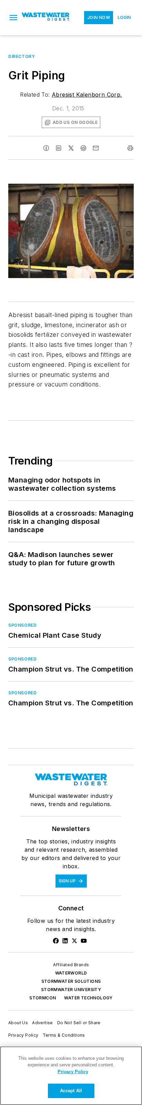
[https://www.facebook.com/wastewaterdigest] (55, 940)
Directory (21, 56)
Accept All (71, 1090)
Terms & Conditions (64, 1035)
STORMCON (42, 997)
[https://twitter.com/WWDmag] (74, 940)
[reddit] (83, 148)
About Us (18, 1022)
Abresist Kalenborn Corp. (87, 94)
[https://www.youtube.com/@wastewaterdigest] (83, 940)
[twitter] (71, 148)
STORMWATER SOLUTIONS (71, 981)
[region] (71, 1075)
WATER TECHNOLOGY (88, 997)
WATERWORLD (71, 973)
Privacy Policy (23, 1035)
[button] (13, 17)
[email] (95, 148)
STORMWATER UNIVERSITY (71, 989)
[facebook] (46, 148)
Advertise (42, 1022)
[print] (130, 148)
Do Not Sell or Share (79, 1022)
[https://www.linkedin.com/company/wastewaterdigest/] (65, 940)
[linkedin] (58, 148)
